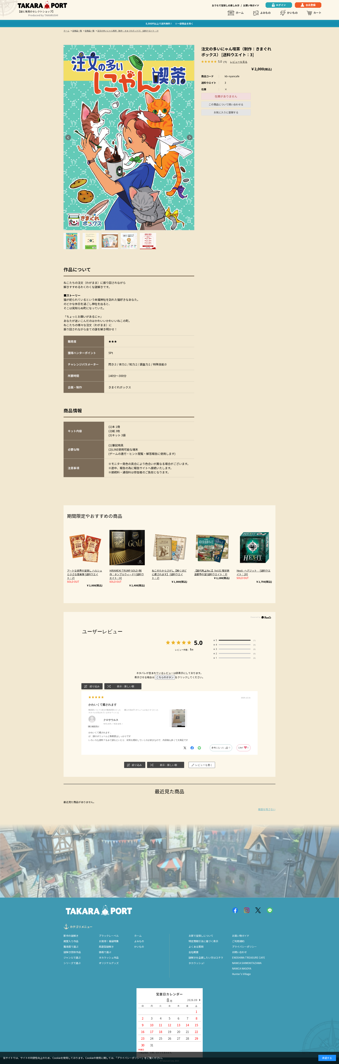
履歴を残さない (266, 809)
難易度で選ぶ (71, 946)
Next (189, 137)
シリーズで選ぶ (72, 963)
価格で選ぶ (105, 952)
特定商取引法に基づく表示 (203, 941)
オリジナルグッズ (109, 963)
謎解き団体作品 (72, 952)
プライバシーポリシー (244, 946)
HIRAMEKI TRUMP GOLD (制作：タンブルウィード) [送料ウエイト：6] (126, 574)
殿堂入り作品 (71, 941)
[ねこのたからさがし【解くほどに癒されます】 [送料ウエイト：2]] (169, 547)
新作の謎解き (71, 935)
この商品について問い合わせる (226, 104)
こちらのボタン (165, 677)
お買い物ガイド (251, 5)
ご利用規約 (238, 941)
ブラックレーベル (109, 935)
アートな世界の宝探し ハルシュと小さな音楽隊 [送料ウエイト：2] (84, 574)
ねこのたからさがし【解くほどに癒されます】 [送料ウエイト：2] (169, 574)
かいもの (292, 12)
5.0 (198, 643)
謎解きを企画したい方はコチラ (206, 957)
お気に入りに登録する (226, 112)
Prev (68, 137)
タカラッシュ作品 (109, 957)
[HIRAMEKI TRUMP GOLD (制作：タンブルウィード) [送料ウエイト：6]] (127, 547)
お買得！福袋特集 (109, 941)
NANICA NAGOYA (241, 968)
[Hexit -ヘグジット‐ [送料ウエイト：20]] (254, 547)
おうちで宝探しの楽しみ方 (225, 5)
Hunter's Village (241, 974)
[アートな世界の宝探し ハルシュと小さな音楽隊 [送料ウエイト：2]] (84, 547)
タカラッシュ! (196, 963)
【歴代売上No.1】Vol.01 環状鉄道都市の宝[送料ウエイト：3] (211, 572)
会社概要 (193, 952)
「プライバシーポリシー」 (130, 1058)
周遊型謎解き (106, 946)
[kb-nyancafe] (72, 241)
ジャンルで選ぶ (72, 957)
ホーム (240, 12)
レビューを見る (238, 61)
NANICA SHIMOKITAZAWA (246, 963)
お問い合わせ (239, 952)
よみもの (265, 12)
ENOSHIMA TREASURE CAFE (248, 957)
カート (317, 12)
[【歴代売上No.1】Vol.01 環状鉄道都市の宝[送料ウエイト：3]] (212, 547)
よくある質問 (196, 946)
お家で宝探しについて (201, 935)
